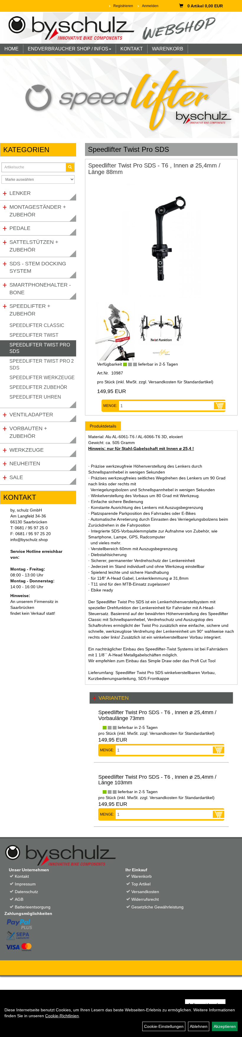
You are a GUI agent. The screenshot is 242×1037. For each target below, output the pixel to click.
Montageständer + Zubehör (37, 211)
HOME (11, 48)
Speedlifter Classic (36, 325)
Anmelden (150, 6)
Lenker (20, 193)
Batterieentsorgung (32, 907)
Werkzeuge (26, 450)
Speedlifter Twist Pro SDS (39, 348)
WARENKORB (167, 48)
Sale (16, 477)
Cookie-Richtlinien (62, 1015)
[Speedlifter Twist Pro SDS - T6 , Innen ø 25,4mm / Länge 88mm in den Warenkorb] (219, 405)
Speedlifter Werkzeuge (42, 377)
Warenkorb (141, 876)
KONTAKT (131, 48)
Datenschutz (26, 891)
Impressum (25, 884)
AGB (19, 899)
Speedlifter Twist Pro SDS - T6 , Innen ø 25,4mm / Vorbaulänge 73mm (157, 715)
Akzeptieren (225, 1026)
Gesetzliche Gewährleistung (157, 907)
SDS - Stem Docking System (37, 267)
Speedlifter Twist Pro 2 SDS (41, 364)
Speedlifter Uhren (35, 397)
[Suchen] (70, 167)
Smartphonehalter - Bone (40, 288)
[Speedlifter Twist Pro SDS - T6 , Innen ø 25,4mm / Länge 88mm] (161, 241)
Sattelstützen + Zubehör (33, 246)
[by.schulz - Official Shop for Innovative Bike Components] (119, 27)
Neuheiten (24, 463)
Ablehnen (198, 1026)
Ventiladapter (31, 415)
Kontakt (22, 876)
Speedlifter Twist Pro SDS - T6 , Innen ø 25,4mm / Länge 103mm (157, 780)
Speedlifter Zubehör (38, 387)
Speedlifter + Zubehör (29, 310)
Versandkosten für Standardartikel (180, 381)
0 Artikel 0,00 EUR (205, 6)
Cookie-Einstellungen (164, 1026)
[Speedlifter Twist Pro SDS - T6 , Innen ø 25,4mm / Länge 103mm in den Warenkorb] (218, 814)
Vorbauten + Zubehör (28, 432)
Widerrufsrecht (145, 899)
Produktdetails (103, 426)
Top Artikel (141, 884)
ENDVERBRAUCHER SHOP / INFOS (68, 48)
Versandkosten (145, 891)
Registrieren (123, 6)
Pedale (19, 228)
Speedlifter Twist (33, 335)
